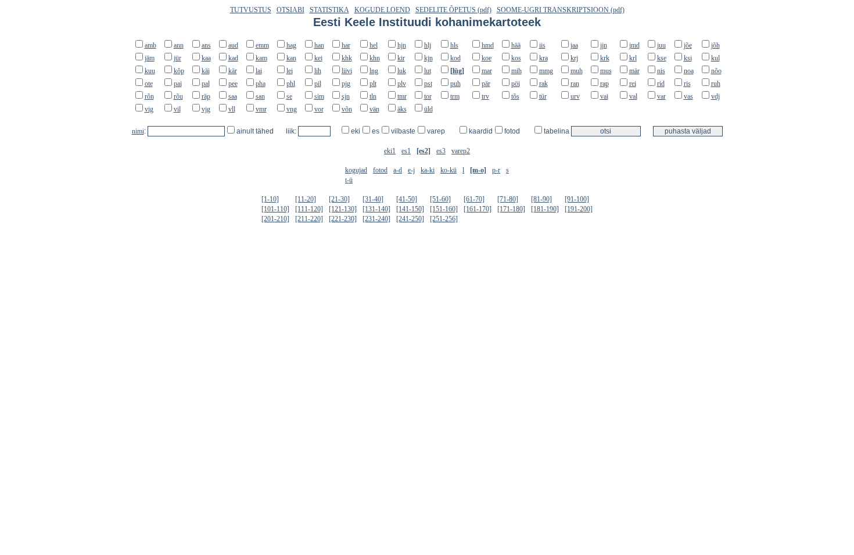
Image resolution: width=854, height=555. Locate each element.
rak (543, 84)
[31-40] (373, 199)
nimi (138, 131)
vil (177, 109)
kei (318, 58)
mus (606, 71)
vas (688, 96)
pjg (346, 84)
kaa (206, 58)
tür (543, 96)
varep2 (460, 151)
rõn (149, 96)
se (289, 96)
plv (401, 84)
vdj (715, 96)
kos (516, 58)
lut (427, 71)
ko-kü (448, 170)
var (661, 96)
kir (401, 58)
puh (455, 84)
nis (661, 71)
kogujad (356, 170)
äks (402, 109)
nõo (716, 71)
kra (543, 58)
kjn (428, 58)
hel (373, 45)
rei (632, 84)
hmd (488, 45)
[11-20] (305, 199)
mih (516, 71)
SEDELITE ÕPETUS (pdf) (453, 10)
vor (319, 109)
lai (259, 71)
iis (542, 45)
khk (347, 58)
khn (374, 58)
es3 (441, 151)
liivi (347, 71)
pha (260, 84)
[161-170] (477, 209)
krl (633, 58)
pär (486, 84)
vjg (206, 109)
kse (661, 58)
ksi (688, 58)
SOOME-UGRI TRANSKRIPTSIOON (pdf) (561, 10)
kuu (150, 71)
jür (177, 58)
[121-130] (343, 209)
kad (233, 58)
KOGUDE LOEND (382, 10)
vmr (261, 109)
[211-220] (309, 219)
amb (150, 45)
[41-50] (406, 199)
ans (206, 45)
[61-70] (474, 199)
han (319, 45)
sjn (346, 96)
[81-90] (541, 199)
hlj (427, 45)
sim (319, 96)
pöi (515, 84)
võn (347, 109)
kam (261, 58)
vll (231, 109)
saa (232, 96)
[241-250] (410, 219)
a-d (397, 170)
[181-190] (545, 209)
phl (290, 84)
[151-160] (444, 209)
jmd (634, 45)
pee (233, 84)
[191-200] (579, 209)
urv (575, 96)
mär (634, 71)
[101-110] (275, 209)
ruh (715, 84)
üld (428, 109)
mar (487, 71)
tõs (515, 96)
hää (516, 45)
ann (179, 45)
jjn (603, 45)
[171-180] (511, 209)
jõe (688, 45)
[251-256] (444, 219)
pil (317, 84)
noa (689, 71)
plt (372, 84)
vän (374, 109)
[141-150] (410, 209)
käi (206, 71)
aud (233, 45)
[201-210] (275, 219)
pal (206, 84)
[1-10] (270, 199)
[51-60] (440, 199)
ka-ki (428, 170)
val (633, 96)
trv (485, 96)
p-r (496, 170)
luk (401, 71)
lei (289, 71)
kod (455, 58)
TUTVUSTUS (250, 10)
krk (604, 58)
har (346, 45)
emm (262, 45)
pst (428, 84)
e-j (411, 170)
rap (604, 84)
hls (454, 45)
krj (574, 58)
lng (373, 71)
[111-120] (309, 209)
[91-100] (577, 199)
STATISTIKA (329, 10)
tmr (402, 96)
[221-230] (343, 219)
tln (372, 96)
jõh (715, 45)
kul (715, 58)
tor (428, 96)
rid (661, 84)
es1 (406, 151)
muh (576, 71)
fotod (380, 170)
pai (178, 84)
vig (149, 109)
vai (604, 96)
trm (455, 96)
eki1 (390, 151)
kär (232, 71)
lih (317, 71)
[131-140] (376, 209)
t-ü (349, 180)
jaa (574, 45)
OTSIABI (290, 10)
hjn (401, 45)
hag (291, 45)
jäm (150, 58)
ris (687, 84)
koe (486, 58)
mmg (546, 71)
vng (291, 109)
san (260, 96)
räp (206, 96)
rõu (178, 96)
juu (661, 45)
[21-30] (339, 199)
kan (291, 58)
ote (149, 84)
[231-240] (376, 219)
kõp (179, 71)
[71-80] (507, 199)
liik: (292, 131)
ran (574, 84)
